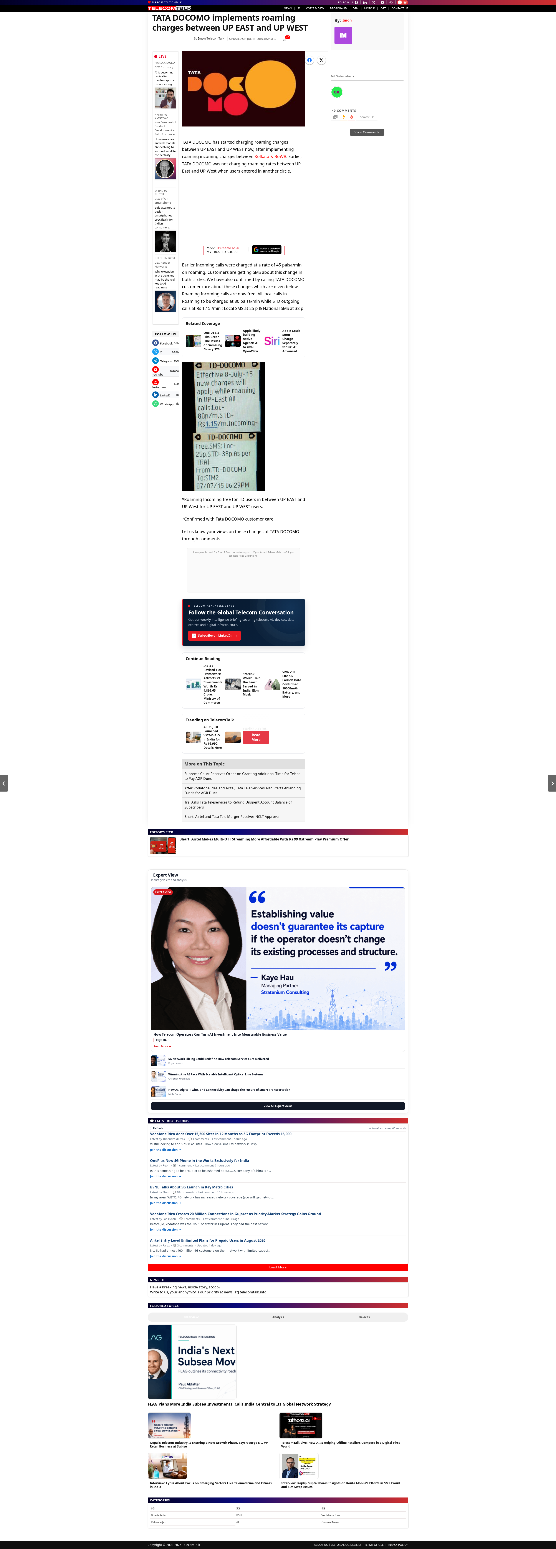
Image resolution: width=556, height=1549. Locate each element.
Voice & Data (315, 8)
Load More (278, 1267)
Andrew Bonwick (162, 116)
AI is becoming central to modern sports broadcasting (164, 78)
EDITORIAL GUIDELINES (346, 1545)
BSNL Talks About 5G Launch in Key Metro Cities (191, 1187)
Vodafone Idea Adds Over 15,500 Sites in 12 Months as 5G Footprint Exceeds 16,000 (220, 1134)
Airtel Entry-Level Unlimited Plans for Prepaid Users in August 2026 (207, 1240)
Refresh (158, 1128)
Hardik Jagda (165, 63)
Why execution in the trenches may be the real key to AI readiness (165, 279)
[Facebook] (309, 60)
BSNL (239, 1515)
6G (152, 1508)
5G (238, 1508)
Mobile (369, 8)
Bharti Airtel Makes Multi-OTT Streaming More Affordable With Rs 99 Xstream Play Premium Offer (264, 839)
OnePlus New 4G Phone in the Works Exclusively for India (199, 1160)
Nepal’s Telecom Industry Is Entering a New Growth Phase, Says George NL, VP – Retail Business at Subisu (210, 1444)
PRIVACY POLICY (397, 1545)
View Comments (367, 132)
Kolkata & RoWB (270, 156)
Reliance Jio (158, 1522)
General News (330, 1522)
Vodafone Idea (330, 1515)
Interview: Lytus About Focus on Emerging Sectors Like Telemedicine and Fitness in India (211, 1485)
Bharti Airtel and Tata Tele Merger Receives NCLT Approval (232, 816)
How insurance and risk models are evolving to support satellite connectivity (165, 147)
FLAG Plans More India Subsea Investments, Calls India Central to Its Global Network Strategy (239, 1404)
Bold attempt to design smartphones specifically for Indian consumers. (165, 217)
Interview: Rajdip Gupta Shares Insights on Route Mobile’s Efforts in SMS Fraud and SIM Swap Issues (340, 1485)
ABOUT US (321, 1545)
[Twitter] (321, 60)
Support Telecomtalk (167, 2)
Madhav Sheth (161, 192)
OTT (383, 8)
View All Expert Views (278, 1106)
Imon (202, 38)
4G (323, 1508)
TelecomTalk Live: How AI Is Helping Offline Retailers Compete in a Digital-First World (340, 1444)
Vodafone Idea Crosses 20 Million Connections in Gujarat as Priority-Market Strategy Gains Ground (235, 1214)
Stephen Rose (165, 258)
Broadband (338, 8)
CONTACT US (400, 8)
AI (299, 8)
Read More (256, 737)
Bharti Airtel (158, 1515)
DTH (355, 8)
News (288, 8)
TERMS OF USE (374, 1545)
